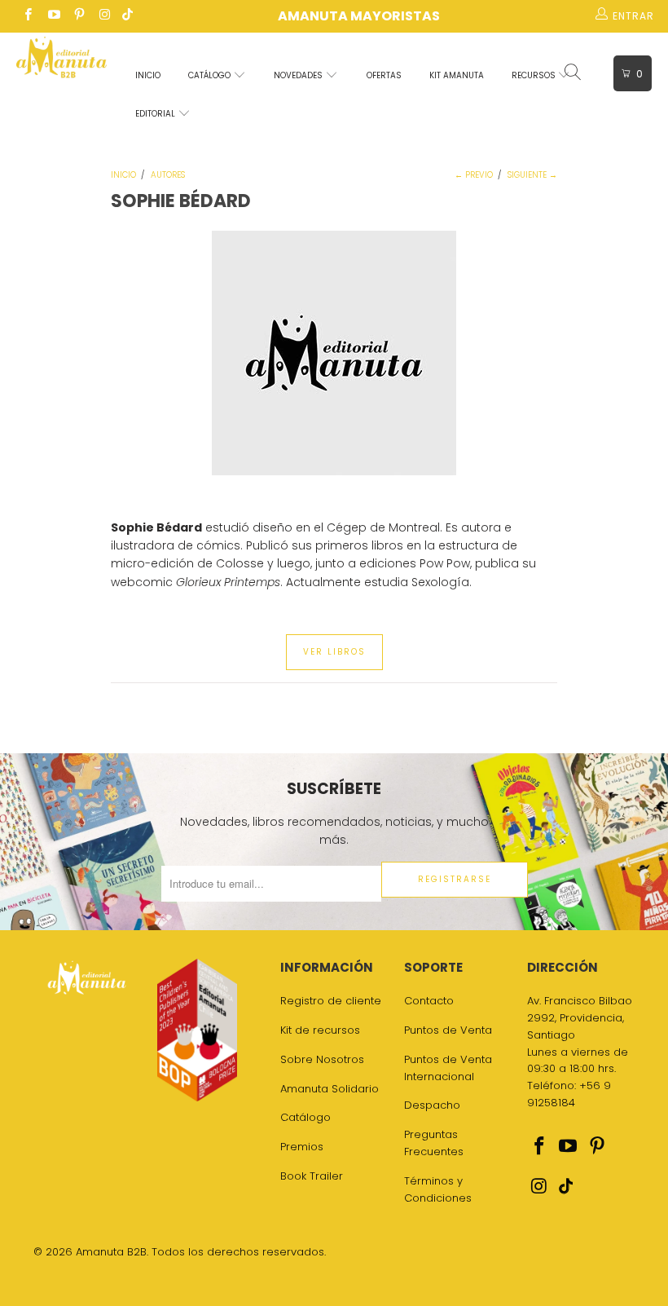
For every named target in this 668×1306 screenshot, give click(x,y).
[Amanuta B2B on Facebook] (27, 16)
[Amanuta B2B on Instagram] (104, 16)
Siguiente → (532, 175)
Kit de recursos (320, 1030)
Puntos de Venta (448, 1030)
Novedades (299, 75)
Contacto (429, 1000)
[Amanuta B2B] (61, 61)
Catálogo (210, 75)
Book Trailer (311, 1176)
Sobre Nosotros (322, 1059)
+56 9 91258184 (569, 1094)
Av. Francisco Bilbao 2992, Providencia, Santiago (579, 1018)
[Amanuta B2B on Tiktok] (127, 16)
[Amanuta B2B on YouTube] (52, 16)
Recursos (535, 75)
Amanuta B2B (111, 1252)
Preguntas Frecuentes (434, 1143)
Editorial (156, 114)
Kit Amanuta (456, 75)
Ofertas (384, 75)
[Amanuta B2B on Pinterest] (79, 16)
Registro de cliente (330, 1000)
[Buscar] (574, 73)
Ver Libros (334, 652)
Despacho (432, 1105)
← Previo (474, 175)
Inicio (147, 75)
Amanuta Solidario (329, 1088)
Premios (301, 1146)
